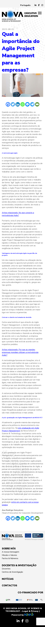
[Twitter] (13, 104)
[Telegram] (32, 104)
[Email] (37, 104)
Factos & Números (10, 558)
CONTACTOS (9, 585)
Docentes (6, 568)
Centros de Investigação (12, 572)
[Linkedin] (18, 104)
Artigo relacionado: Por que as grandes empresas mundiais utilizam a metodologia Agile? (20, 352)
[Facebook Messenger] (27, 104)
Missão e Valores (9, 555)
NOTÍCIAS (8, 579)
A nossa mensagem (10, 551)
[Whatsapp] (22, 104)
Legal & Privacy (30, 611)
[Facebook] (8, 104)
